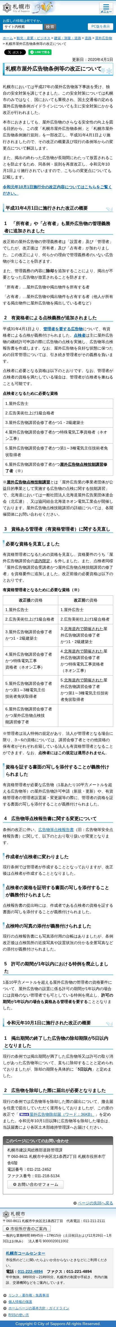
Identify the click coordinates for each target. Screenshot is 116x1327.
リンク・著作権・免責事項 (28, 1295)
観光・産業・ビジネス (33, 38)
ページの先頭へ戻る (95, 1203)
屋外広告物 (103, 38)
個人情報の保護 (20, 1302)
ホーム (8, 38)
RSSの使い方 (18, 1315)
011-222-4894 (30, 1271)
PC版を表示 (101, 26)
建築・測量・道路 (67, 38)
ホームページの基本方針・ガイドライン (38, 1308)
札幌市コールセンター (25, 1253)
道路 (88, 38)
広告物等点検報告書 (56, 829)
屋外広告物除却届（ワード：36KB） (62, 1114)
